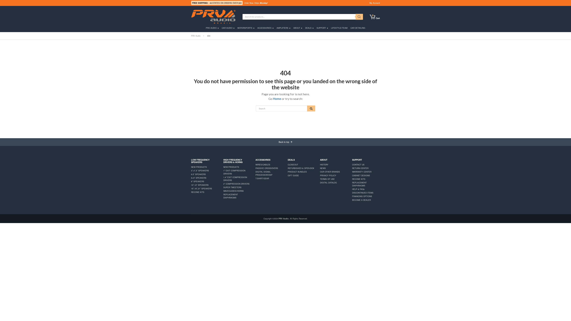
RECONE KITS (197, 192)
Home (277, 98)
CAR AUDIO (227, 27)
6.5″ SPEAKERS (198, 174)
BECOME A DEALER (361, 200)
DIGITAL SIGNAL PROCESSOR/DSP (263, 173)
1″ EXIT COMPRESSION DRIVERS (234, 172)
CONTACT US (358, 164)
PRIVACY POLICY (328, 175)
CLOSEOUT (293, 164)
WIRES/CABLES (262, 164)
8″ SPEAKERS (197, 181)
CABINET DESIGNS (361, 175)
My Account (375, 2)
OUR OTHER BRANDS (330, 171)
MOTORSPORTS (244, 27)
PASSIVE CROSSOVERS (266, 168)
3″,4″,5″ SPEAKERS (200, 170)
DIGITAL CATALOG (328, 182)
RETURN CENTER (360, 168)
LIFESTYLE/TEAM (339, 27)
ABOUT (296, 27)
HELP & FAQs (358, 189)
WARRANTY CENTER (361, 171)
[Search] (359, 17)
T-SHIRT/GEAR (262, 178)
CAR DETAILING (357, 27)
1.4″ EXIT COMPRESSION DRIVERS (235, 179)
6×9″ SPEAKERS (198, 177)
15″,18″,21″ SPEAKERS (201, 188)
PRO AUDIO (211, 27)
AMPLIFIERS (282, 27)
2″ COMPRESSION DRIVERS (236, 183)
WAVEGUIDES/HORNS (233, 190)
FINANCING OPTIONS (362, 196)
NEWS (323, 168)
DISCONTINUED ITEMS (362, 192)
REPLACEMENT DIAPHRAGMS (230, 196)
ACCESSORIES (264, 27)
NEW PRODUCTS (199, 167)
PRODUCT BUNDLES (297, 171)
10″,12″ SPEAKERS (200, 185)
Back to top (284, 141)
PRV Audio (284, 218)
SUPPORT (321, 27)
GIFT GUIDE (293, 175)
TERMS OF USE (327, 179)
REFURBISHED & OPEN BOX (301, 168)
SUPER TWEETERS (232, 187)
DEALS (308, 27)
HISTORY (324, 164)
